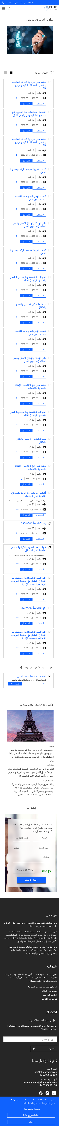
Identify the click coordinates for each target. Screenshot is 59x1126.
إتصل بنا (15, 2)
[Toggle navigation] (3, 8)
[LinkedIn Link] (53, 1093)
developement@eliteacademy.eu (40, 1082)
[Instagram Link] (47, 1093)
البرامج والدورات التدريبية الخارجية (42, 986)
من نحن (22, 2)
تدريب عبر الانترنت (49, 998)
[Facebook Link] (41, 1093)
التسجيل (26, 103)
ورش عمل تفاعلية (49, 990)
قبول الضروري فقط (31, 1115)
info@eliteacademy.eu (45, 1072)
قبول (31, 1122)
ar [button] (10, 2)
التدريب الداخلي (50, 994)
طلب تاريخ (15, 683)
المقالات (30, 2)
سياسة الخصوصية (32, 1109)
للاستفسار (39, 103)
